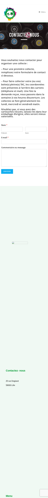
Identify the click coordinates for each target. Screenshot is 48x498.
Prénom (4, 133)
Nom (4, 125)
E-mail (5, 137)
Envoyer (7, 171)
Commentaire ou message (13, 147)
